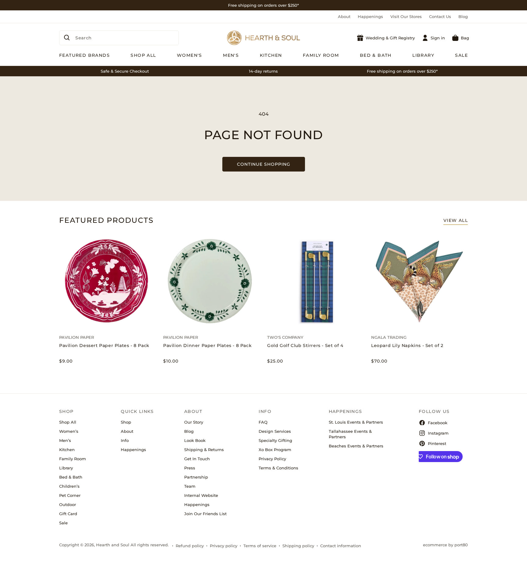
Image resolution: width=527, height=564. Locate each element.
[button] (460, 38)
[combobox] (118, 38)
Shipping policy (298, 545)
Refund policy (190, 545)
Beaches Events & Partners (356, 445)
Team (189, 486)
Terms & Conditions (278, 467)
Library (66, 467)
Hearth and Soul (112, 544)
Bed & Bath (70, 477)
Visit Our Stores (406, 16)
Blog (463, 16)
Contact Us (440, 16)
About (344, 16)
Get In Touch (197, 458)
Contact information (340, 545)
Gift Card (68, 513)
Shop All (67, 422)
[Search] (66, 37)
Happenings (370, 16)
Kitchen (67, 449)
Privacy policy (223, 545)
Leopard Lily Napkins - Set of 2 (407, 345)
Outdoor (67, 504)
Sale (63, 522)
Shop (126, 422)
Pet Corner (70, 495)
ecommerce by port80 (445, 544)
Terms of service (259, 545)
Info (125, 440)
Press (189, 467)
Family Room (72, 458)
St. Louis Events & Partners (356, 422)
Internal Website (201, 495)
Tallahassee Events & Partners (350, 434)
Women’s (68, 431)
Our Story (193, 422)
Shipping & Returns (204, 449)
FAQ (263, 422)
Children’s (69, 486)
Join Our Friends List (205, 513)
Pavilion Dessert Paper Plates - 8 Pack (104, 345)
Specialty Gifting (275, 440)
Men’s (65, 440)
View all (455, 220)
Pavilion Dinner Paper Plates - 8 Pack (207, 345)
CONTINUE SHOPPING (263, 164)
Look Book (195, 440)
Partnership (196, 477)
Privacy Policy (272, 458)
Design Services (275, 431)
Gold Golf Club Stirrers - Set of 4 (305, 345)
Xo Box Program (275, 449)
